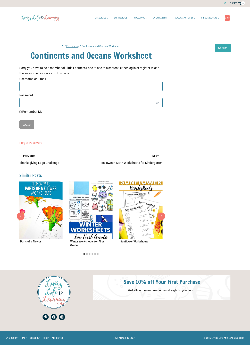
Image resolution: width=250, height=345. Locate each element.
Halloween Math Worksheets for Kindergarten (132, 160)
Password (26, 95)
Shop (227, 18)
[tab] (84, 254)
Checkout (35, 338)
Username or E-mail (32, 79)
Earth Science (120, 18)
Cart (24, 338)
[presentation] (41, 210)
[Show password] (157, 102)
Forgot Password (30, 142)
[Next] (161, 216)
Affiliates (57, 338)
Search (223, 48)
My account (12, 338)
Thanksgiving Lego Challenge (39, 160)
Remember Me (32, 111)
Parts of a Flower (30, 241)
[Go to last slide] (20, 216)
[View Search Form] (225, 3)
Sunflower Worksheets (134, 241)
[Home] (62, 46)
